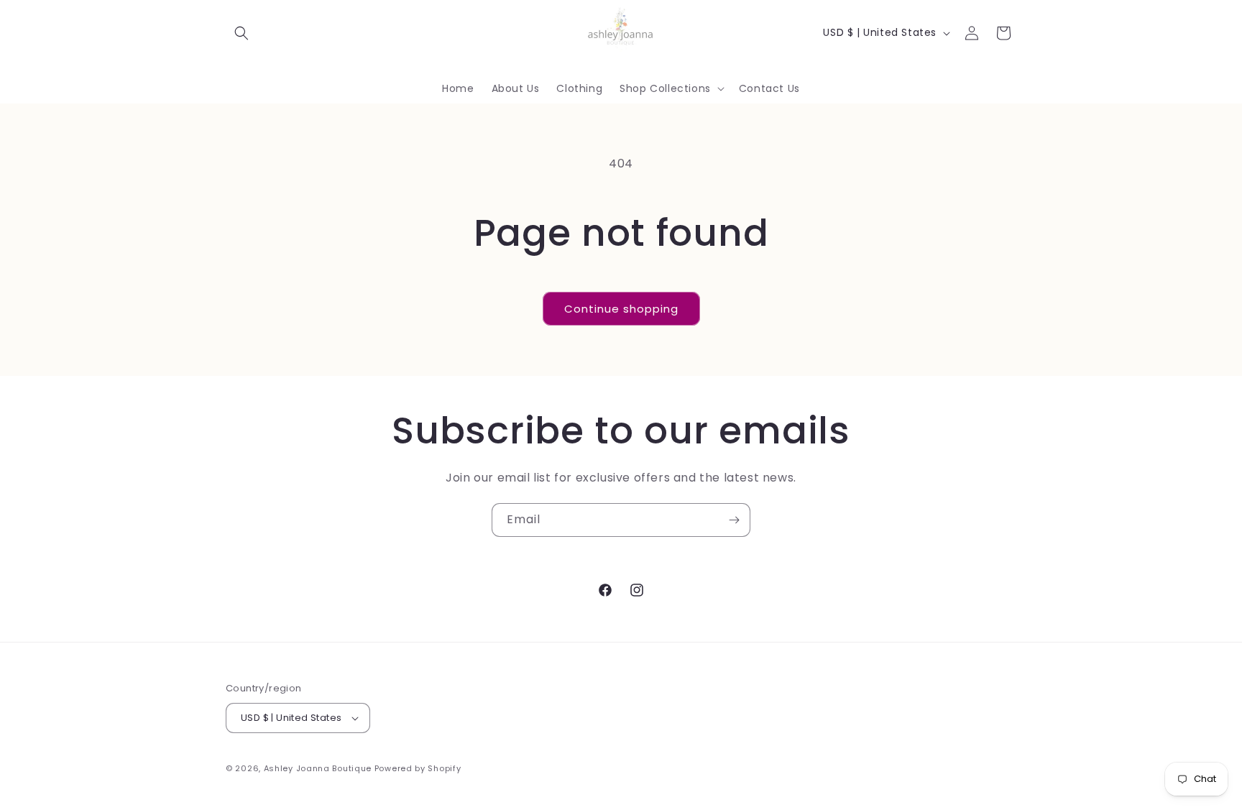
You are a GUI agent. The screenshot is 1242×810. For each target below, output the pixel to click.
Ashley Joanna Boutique (318, 768)
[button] (241, 33)
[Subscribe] (734, 520)
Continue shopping (621, 308)
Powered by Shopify (417, 768)
